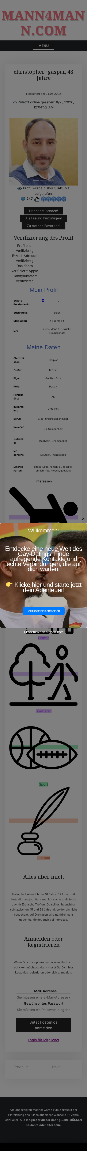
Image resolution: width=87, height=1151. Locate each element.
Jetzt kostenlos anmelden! (43, 611)
